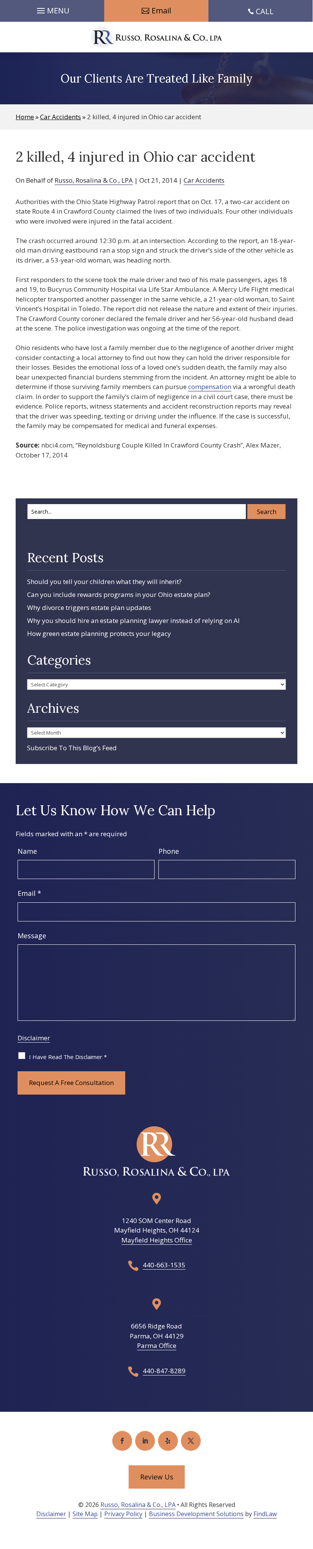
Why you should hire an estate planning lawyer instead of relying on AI (133, 620)
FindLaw (265, 1514)
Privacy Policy (123, 1514)
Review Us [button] (156, 1476)
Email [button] (161, 10)
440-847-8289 (164, 1370)
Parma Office (156, 1345)
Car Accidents (204, 180)
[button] (52, 9)
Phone (168, 851)
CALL (265, 11)
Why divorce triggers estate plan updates (89, 607)
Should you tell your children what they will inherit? (104, 581)
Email (29, 893)
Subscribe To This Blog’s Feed (72, 747)
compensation (209, 386)
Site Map (85, 1514)
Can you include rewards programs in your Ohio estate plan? (118, 594)
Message (32, 935)
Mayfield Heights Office (156, 1240)
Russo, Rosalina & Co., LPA (94, 180)
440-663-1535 (164, 1264)
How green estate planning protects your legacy (99, 633)
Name (27, 851)
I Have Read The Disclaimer (68, 1057)
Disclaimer (34, 1037)
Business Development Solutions (196, 1514)
